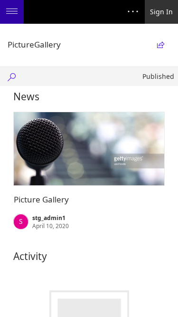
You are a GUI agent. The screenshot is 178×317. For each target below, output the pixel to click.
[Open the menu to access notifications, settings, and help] (133, 12)
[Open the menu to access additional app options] (12, 12)
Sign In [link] (161, 11)
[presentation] (89, 148)
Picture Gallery (41, 199)
